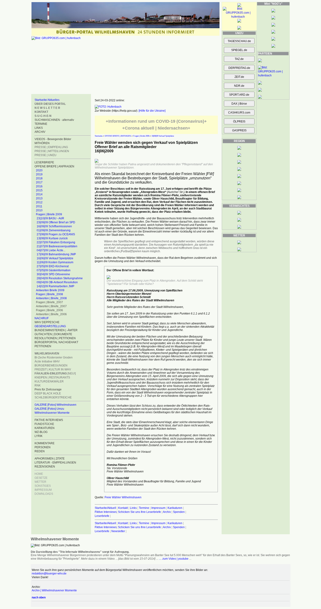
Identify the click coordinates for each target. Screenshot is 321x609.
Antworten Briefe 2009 (50, 290)
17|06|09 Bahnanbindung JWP (56, 254)
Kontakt (123, 508)
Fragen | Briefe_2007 (49, 302)
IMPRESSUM (43, 489)
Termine (144, 508)
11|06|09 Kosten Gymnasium (55, 262)
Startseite (98, 136)
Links (133, 508)
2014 (39, 194)
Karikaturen (175, 508)
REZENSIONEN (45, 466)
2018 (39, 178)
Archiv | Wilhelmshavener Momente (54, 590)
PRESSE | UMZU (45, 155)
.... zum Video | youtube (173, 558)
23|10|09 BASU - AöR (50, 218)
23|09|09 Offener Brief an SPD (56, 222)
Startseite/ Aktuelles (47, 100)
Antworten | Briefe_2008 (51, 298)
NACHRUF (42, 318)
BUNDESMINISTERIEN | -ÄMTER (56, 330)
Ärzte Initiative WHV (47, 361)
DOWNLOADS (44, 493)
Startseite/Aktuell (105, 508)
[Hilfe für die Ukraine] (152, 110)
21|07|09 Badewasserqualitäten (57, 246)
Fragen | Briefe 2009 (49, 214)
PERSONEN (43, 447)
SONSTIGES (43, 485)
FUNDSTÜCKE (44, 424)
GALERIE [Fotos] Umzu (49, 408)
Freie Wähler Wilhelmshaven (123, 497)
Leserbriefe (102, 516)
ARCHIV (40, 132)
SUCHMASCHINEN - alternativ (54, 120)
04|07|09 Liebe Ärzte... (51, 250)
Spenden (179, 512)
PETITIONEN (43, 346)
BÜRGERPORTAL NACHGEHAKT (56, 342)
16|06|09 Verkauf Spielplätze (55, 258)
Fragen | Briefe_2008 (49, 294)
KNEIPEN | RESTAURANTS (52, 377)
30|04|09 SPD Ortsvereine (53, 274)
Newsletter (118, 531)
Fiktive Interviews (106, 512)
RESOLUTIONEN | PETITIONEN (55, 338)
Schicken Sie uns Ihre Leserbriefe (139, 512)
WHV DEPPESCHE (47, 322)
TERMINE (41, 124)
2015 (39, 190)
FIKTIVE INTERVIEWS (49, 420)
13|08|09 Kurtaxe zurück (52, 238)
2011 (39, 206)
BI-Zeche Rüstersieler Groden (54, 357)
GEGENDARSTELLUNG (50, 326)
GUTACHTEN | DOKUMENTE (53, 334)
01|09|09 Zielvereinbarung (53, 230)
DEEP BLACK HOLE (48, 393)
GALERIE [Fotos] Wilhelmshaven (55, 404)
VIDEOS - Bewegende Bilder (53, 139)
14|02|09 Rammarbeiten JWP (55, 286)
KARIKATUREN (45, 428)
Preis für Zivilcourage (48, 389)
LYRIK (39, 436)
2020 (39, 170)
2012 (39, 202)
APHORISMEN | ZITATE (50, 458)
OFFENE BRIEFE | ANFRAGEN (54, 166)
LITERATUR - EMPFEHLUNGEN (55, 462)
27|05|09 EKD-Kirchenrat (53, 266)
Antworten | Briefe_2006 (51, 314)
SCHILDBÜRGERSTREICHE (53, 397)
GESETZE (41, 477)
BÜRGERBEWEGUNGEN (51, 365)
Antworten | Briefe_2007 (51, 306)
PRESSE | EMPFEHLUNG (51, 147)
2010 (39, 210)
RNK (38, 385)
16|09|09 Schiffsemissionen (54, 226)
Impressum (158, 508)
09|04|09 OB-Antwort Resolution (57, 282)
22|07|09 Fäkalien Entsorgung (56, 242)
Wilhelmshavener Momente (52, 412)
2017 (39, 182)
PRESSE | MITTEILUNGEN (52, 151)
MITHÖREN (42, 143)
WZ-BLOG (41, 432)
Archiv (167, 512)
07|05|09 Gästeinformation (53, 270)
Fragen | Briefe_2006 (49, 310)
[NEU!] (55, 373)
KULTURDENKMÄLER (49, 381)
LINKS (39, 128)
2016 (39, 186)
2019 (39, 174)
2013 (39, 198)
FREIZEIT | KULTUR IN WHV (53, 369)
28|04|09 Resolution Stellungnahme (60, 278)
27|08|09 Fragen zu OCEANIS (56, 234)
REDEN (40, 451)
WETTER (40, 481)
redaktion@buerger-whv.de (49, 573)
